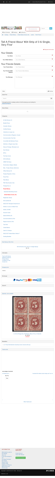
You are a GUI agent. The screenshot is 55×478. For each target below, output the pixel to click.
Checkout (15, 32)
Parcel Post (5, 177)
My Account (22, 32)
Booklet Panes (6, 123)
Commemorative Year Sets (9, 138)
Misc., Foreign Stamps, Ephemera (11, 168)
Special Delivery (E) (7, 215)
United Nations (6, 227)
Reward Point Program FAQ (5, 462)
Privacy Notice (5, 259)
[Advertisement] (27, 15)
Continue (51, 91)
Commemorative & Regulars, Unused (11, 135)
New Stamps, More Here (7, 242)
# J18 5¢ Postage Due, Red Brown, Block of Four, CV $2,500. (27, 333)
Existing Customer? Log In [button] (21, 457)
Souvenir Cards (6, 212)
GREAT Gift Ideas (7, 162)
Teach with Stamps (6, 256)
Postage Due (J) (7, 185)
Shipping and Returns (7, 465)
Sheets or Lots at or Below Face (10, 206)
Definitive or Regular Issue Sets (10, 144)
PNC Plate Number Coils (8, 183)
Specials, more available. (8, 293)
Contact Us (4, 261)
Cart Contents (6, 32)
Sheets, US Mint (7, 209)
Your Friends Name (8, 67)
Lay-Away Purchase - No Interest (6, 460)
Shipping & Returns (6, 257)
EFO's (4, 153)
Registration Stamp (7, 197)
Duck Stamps (6, 150)
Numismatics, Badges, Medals (10, 165)
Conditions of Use (6, 260)
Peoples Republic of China (9, 174)
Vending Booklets (7, 236)
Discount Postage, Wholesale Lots (11, 147)
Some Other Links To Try (39, 2)
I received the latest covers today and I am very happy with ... (16, 373)
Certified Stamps (7, 129)
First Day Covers (7, 156)
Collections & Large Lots (8, 132)
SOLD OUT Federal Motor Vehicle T (11, 233)
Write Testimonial (27, 401)
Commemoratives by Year (9, 218)
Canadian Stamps (7, 126)
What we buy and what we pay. (6, 467)
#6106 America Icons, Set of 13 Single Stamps (27, 246)
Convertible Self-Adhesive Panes (10, 141)
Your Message (9, 77)
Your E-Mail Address (8, 59)
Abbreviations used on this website (7, 452)
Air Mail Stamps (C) (7, 120)
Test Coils (5, 224)
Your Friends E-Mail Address (8, 71)
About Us (4, 455)
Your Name (10, 56)
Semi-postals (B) (7, 200)
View (27, 378)
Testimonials (5, 349)
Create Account (19, 453)
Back (3, 91)
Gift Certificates (6, 159)
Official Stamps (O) (7, 171)
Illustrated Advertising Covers (10, 191)
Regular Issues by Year (8, 221)
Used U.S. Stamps (7, 230)
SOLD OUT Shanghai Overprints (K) (11, 203)
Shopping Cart (5, 267)
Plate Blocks (6, 180)
